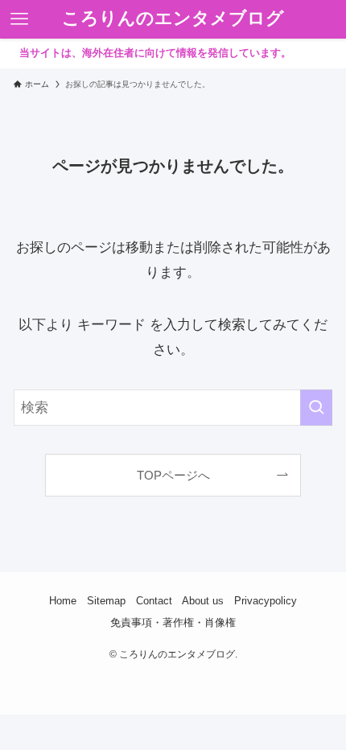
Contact (154, 601)
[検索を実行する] (316, 407)
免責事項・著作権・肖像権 (173, 622)
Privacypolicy (265, 601)
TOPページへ (173, 475)
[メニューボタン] (19, 19)
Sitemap (106, 601)
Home (62, 601)
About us (203, 601)
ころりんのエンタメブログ (173, 19)
